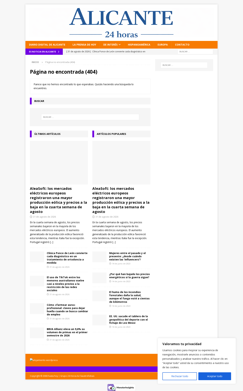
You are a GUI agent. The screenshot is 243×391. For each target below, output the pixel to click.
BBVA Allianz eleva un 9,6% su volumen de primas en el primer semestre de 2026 (67, 332)
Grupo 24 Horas (68, 375)
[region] (197, 361)
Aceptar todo (214, 376)
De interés (110, 44)
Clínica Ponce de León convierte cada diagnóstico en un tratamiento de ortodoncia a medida (67, 258)
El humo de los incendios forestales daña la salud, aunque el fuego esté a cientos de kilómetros (129, 296)
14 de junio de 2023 (121, 263)
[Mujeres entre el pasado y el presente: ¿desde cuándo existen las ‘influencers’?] (99, 257)
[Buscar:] (195, 51)
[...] (51, 242)
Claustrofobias (86, 375)
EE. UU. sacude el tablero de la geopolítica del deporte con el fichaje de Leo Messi (128, 319)
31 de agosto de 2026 (44, 216)
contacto (182, 44)
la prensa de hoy (84, 44)
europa (163, 44)
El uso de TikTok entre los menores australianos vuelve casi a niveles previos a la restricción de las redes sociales (65, 284)
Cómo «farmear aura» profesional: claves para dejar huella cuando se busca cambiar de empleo (67, 309)
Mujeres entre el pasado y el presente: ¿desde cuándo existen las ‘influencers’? (127, 256)
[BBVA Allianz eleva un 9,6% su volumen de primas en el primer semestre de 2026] (37, 332)
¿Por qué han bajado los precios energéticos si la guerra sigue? (129, 275)
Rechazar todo (179, 376)
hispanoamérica (139, 44)
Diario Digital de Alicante (47, 44)
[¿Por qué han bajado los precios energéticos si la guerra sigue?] (99, 278)
